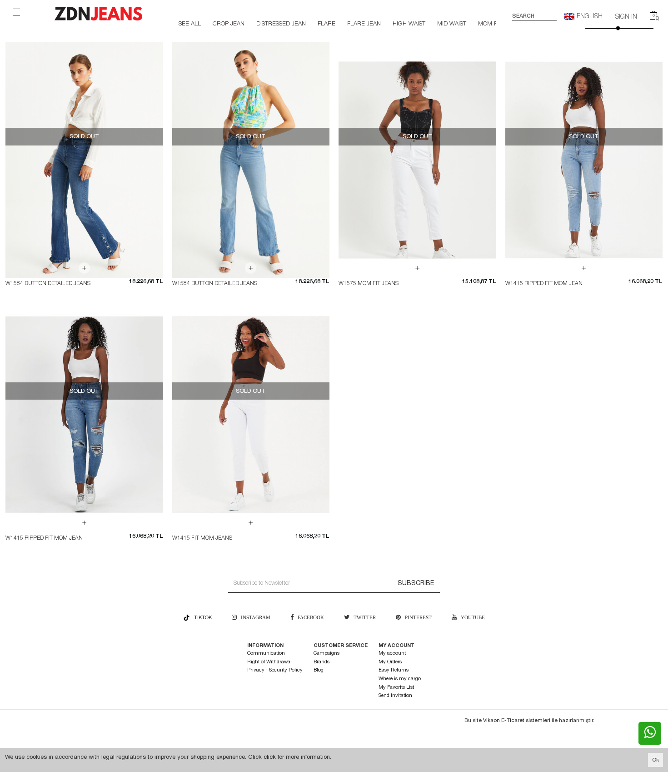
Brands (321, 662)
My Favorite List (396, 687)
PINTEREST (416, 617)
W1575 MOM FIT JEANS (369, 283)
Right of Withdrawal (269, 662)
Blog (319, 670)
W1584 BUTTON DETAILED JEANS (47, 283)
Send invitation (395, 695)
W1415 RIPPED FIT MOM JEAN (544, 283)
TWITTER (362, 617)
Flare (326, 23)
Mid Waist (451, 23)
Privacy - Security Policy (275, 670)
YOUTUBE (471, 617)
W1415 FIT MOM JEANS (202, 538)
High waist (409, 23)
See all (190, 23)
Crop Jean (228, 23)
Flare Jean (364, 23)
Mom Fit (490, 23)
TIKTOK (201, 618)
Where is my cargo (400, 679)
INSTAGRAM (253, 617)
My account (392, 653)
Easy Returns (394, 670)
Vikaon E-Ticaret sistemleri (516, 720)
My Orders (390, 662)
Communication (266, 653)
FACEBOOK (309, 617)
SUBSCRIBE (416, 583)
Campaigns (326, 653)
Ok (655, 760)
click (270, 756)
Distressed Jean (281, 23)
